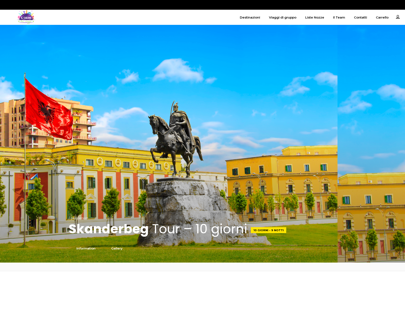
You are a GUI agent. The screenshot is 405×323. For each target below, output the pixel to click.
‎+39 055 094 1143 (202, 295)
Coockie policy (330, 288)
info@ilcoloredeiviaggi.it (202, 282)
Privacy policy (330, 282)
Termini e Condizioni (330, 293)
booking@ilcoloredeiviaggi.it (202, 288)
